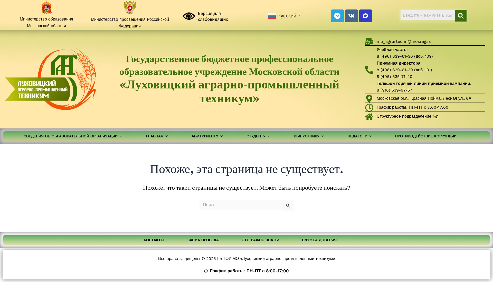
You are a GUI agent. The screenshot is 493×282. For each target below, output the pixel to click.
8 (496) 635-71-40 (394, 76)
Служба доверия (319, 240)
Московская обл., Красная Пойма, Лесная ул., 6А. (424, 98)
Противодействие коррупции (426, 136)
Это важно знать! (260, 240)
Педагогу (357, 136)
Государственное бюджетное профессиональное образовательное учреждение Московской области (229, 78)
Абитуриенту (205, 136)
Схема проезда (203, 240)
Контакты (154, 240)
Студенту (256, 136)
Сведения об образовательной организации (71, 136)
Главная (154, 136)
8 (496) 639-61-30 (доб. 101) (404, 69)
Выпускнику (306, 136)
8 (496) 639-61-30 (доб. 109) (405, 56)
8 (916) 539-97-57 (394, 90)
